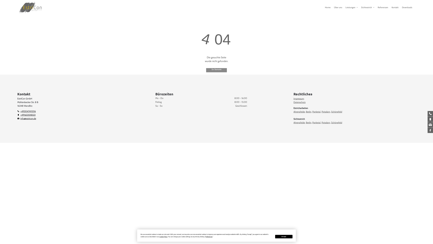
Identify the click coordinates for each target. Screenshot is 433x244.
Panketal (316, 111)
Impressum (299, 98)
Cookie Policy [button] (163, 237)
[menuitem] (327, 7)
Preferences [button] (208, 237)
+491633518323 (28, 115)
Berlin (308, 111)
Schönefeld (336, 111)
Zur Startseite (216, 69)
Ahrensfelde (299, 111)
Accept (283, 236)
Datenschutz (300, 102)
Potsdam (326, 111)
